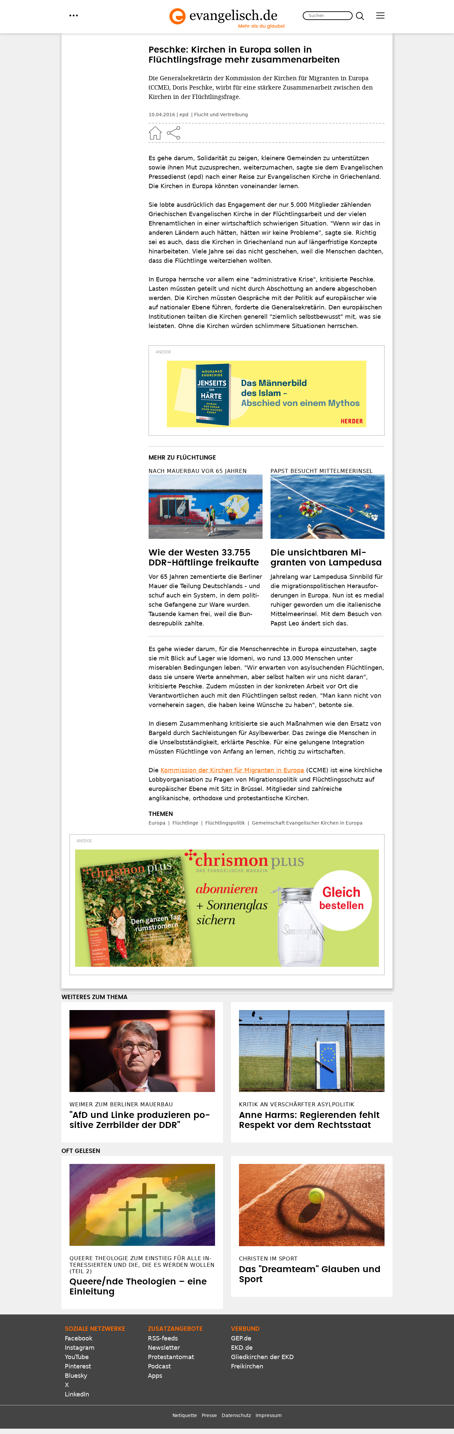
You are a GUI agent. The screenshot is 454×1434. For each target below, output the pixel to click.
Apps (155, 1375)
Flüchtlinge (185, 823)
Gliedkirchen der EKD (262, 1356)
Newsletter (164, 1347)
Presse (209, 1415)
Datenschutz (236, 1415)
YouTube (77, 1356)
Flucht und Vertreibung (221, 114)
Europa (157, 823)
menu (73, 15)
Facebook (78, 1338)
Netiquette (184, 1415)
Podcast (159, 1366)
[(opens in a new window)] (266, 394)
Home (155, 133)
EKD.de (242, 1347)
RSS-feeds (163, 1338)
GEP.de (241, 1338)
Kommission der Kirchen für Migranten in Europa (232, 770)
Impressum (269, 1415)
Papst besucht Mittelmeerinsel (322, 471)
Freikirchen (247, 1366)
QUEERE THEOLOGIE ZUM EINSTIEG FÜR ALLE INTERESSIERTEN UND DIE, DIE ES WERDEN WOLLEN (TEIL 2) (142, 1264)
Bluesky (76, 1375)
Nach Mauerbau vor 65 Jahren (198, 471)
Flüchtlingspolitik (225, 823)
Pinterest (78, 1366)
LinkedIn (77, 1394)
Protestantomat (171, 1356)
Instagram (80, 1347)
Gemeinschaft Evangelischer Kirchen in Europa (307, 823)
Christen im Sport (268, 1258)
